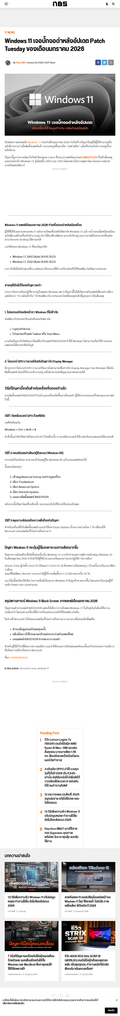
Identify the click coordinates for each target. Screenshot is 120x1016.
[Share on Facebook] (98, 62)
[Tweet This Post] (104, 62)
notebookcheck (19, 657)
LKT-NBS (11, 911)
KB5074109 (90, 157)
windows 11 (43, 668)
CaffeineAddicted (15, 974)
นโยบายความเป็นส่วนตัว (13, 1003)
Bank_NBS (21, 62)
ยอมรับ (111, 1010)
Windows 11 (34, 142)
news (33, 668)
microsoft (25, 668)
